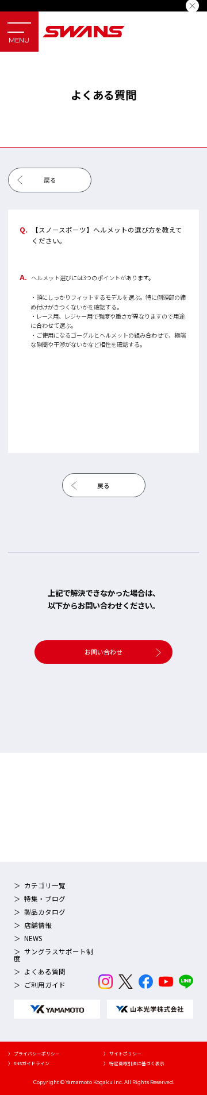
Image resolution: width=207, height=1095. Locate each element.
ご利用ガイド (45, 984)
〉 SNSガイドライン (28, 1063)
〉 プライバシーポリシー (34, 1053)
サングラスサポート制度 (53, 955)
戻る (50, 179)
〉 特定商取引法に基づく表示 (133, 1063)
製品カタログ (45, 911)
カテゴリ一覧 (45, 885)
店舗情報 (38, 925)
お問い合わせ (103, 651)
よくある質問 (45, 971)
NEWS (33, 938)
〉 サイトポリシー (122, 1053)
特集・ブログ (45, 898)
